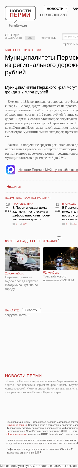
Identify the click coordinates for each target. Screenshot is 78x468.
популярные (48, 38)
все (30, 38)
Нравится (14, 186)
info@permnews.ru (16, 434)
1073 (75, 224)
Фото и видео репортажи (31, 241)
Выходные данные (16, 425)
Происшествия (23, 203)
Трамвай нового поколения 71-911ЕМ (58, 276)
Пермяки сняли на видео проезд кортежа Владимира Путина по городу (21, 281)
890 (25, 224)
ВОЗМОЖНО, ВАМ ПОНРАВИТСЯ (27, 198)
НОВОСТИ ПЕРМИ (23, 375)
